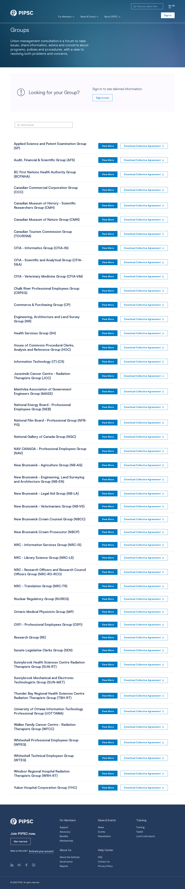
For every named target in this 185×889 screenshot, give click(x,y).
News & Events (88, 16)
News (101, 827)
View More (108, 145)
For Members (65, 16)
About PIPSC (111, 16)
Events (101, 832)
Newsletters (104, 836)
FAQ (100, 857)
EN (170, 6)
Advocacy (65, 832)
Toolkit (139, 832)
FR (173, 6)
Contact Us (104, 861)
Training (140, 827)
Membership (66, 841)
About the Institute (69, 857)
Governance (66, 861)
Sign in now (102, 97)
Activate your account (41, 851)
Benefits (64, 836)
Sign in (168, 15)
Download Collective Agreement (142, 145)
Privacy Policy (105, 866)
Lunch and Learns (145, 836)
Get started (20, 841)
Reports (64, 866)
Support (64, 827)
